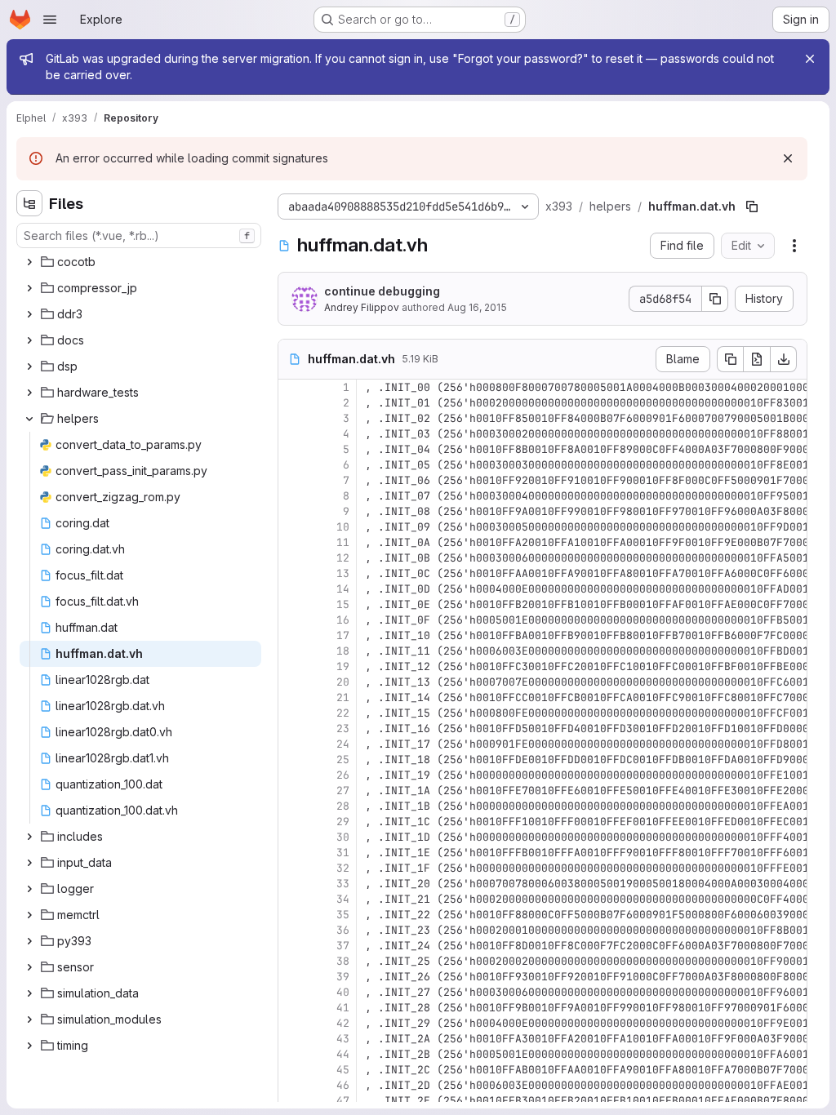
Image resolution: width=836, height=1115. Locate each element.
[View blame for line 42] (292, 1023)
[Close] (810, 59)
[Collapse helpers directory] (29, 419)
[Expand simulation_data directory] (29, 993)
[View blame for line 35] (292, 914)
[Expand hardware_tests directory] (29, 392)
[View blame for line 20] (292, 682)
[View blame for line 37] (292, 945)
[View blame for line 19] (292, 666)
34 (342, 899)
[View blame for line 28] (292, 806)
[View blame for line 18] (292, 651)
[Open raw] (757, 359)
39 (342, 977)
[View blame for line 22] (292, 713)
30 (342, 837)
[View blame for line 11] (292, 542)
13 (342, 573)
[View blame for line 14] (292, 589)
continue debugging (382, 291)
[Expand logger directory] (29, 889)
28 (342, 806)
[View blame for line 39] (292, 976)
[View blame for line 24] (292, 744)
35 (342, 915)
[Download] (784, 359)
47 (342, 1101)
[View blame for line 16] (292, 620)
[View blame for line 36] (292, 930)
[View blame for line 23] (292, 728)
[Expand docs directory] (29, 340)
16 (342, 620)
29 (342, 821)
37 (342, 946)
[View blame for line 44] (292, 1054)
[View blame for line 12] (292, 558)
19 (342, 666)
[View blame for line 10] (292, 527)
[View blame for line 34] (292, 899)
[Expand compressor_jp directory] (29, 288)
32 (342, 868)
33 (342, 884)
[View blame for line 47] (292, 1100)
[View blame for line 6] (292, 465)
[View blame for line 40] (292, 992)
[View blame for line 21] (292, 697)
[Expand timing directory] (29, 1045)
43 (342, 1039)
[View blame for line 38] (292, 961)
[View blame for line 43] (292, 1038)
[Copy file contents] (730, 359)
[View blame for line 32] (292, 868)
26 (342, 775)
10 (342, 527)
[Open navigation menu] (50, 20)
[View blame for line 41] (292, 1007)
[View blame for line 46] (292, 1085)
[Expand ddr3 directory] (29, 314)
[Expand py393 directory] (29, 941)
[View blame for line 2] (292, 403)
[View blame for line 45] (292, 1069)
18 (342, 651)
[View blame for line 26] (292, 775)
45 (342, 1070)
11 (342, 542)
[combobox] (138, 235)
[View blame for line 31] (292, 852)
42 (342, 1023)
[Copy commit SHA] (715, 299)
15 (342, 604)
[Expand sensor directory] (29, 967)
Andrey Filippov (361, 307)
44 (342, 1054)
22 (342, 713)
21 (342, 697)
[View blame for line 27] (292, 790)
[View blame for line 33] (292, 883)
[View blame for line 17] (292, 635)
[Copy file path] (752, 206)
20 (342, 682)
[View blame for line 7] (292, 480)
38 (342, 961)
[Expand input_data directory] (29, 863)
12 (342, 558)
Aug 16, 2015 (477, 307)
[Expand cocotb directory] (29, 262)
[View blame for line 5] (292, 449)
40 (342, 992)
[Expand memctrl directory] (29, 915)
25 (342, 759)
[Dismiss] (788, 158)
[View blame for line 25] (292, 759)
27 (342, 790)
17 (342, 635)
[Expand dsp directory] (29, 366)
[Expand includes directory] (29, 836)
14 (342, 589)
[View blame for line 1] (292, 387)
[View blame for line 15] (292, 604)
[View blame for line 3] (292, 418)
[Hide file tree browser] (29, 203)
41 (342, 1008)
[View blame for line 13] (292, 573)
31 (342, 853)
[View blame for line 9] (292, 511)
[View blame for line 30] (292, 837)
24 (342, 744)
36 (342, 930)
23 (342, 728)
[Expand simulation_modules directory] (29, 1019)
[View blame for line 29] (292, 821)
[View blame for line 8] (292, 496)
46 (342, 1085)
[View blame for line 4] (292, 434)
